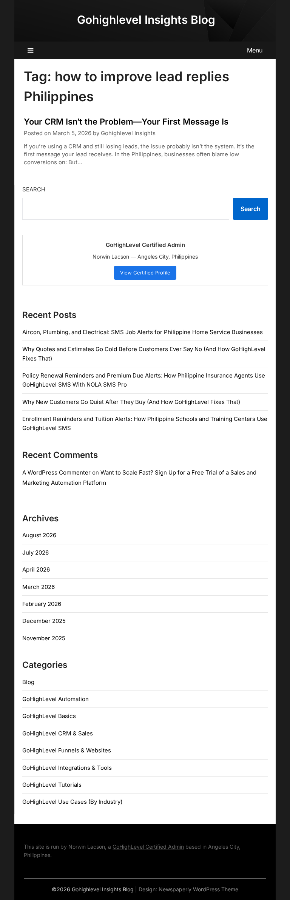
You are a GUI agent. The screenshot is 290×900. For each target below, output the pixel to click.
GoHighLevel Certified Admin (148, 846)
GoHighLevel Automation (55, 699)
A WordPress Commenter (56, 472)
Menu (254, 50)
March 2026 (38, 586)
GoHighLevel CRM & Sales (57, 733)
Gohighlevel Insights (128, 133)
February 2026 (41, 603)
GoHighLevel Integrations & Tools (67, 767)
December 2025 (44, 620)
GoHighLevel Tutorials (52, 784)
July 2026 (35, 552)
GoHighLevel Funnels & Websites (66, 750)
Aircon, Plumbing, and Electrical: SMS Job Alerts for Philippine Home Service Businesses (142, 332)
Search (33, 189)
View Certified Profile (145, 273)
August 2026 (39, 535)
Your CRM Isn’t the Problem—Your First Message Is (126, 121)
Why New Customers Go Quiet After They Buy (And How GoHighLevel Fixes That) (131, 401)
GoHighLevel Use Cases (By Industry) (72, 801)
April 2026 (36, 569)
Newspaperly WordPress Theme (198, 889)
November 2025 (43, 638)
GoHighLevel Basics (49, 716)
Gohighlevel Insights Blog (146, 19)
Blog (28, 682)
